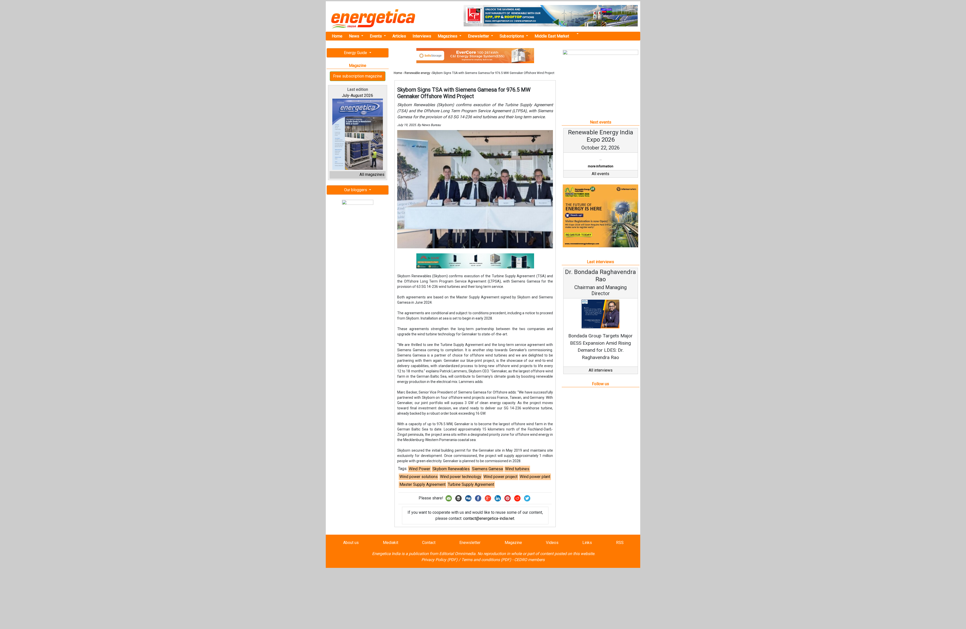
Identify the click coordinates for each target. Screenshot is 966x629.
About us (351, 542)
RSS (620, 542)
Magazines (448, 36)
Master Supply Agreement (422, 484)
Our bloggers (356, 189)
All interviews (601, 370)
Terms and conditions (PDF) (486, 559)
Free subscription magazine (357, 76)
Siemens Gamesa (487, 468)
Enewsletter (479, 36)
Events (376, 36)
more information (600, 166)
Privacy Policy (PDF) (439, 559)
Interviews (422, 36)
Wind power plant (535, 476)
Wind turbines (517, 468)
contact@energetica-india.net (488, 518)
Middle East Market (552, 36)
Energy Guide (356, 52)
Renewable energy (417, 73)
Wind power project (500, 476)
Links (587, 542)
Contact (428, 542)
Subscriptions (512, 36)
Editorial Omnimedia (457, 553)
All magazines (371, 174)
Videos (552, 542)
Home (337, 36)
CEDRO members (529, 559)
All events (600, 173)
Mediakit (390, 542)
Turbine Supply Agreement (471, 484)
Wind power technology (460, 476)
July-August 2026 (357, 95)
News (354, 36)
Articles (399, 36)
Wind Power (419, 468)
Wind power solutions (418, 476)
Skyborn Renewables (451, 468)
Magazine (513, 542)
